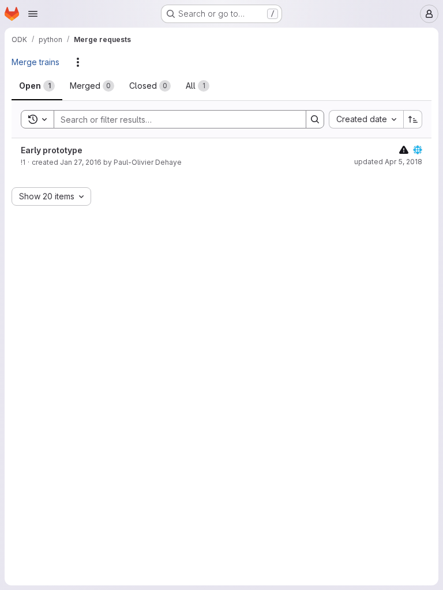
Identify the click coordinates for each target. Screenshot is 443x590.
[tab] (37, 85)
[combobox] (366, 119)
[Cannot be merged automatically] (403, 149)
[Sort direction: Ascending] (413, 119)
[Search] (315, 119)
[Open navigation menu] (33, 14)
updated (388, 161)
